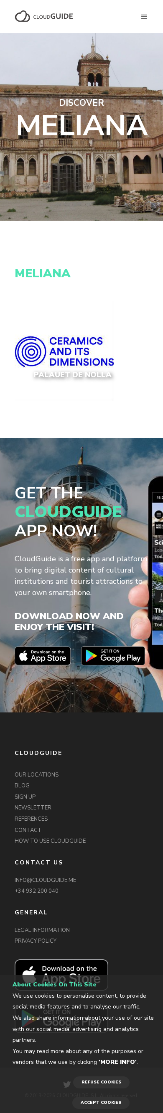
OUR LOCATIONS (37, 775)
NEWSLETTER (33, 808)
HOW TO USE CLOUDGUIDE (50, 841)
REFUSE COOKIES (101, 1082)
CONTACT (28, 830)
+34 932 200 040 (37, 891)
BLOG (22, 785)
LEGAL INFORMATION (42, 930)
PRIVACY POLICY (35, 941)
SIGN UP (25, 797)
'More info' (118, 1062)
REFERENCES (31, 819)
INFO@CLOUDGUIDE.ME (45, 880)
